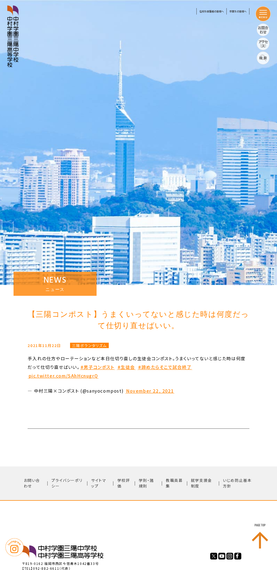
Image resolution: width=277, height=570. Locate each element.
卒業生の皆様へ (237, 11)
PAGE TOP (260, 525)
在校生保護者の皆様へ (211, 11)
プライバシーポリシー (66, 483)
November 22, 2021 (150, 391)
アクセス (263, 44)
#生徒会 (126, 367)
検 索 (263, 57)
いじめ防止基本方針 (237, 483)
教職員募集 (174, 483)
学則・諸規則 (146, 483)
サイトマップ (98, 483)
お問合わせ (263, 30)
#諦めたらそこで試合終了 (165, 367)
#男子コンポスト (97, 367)
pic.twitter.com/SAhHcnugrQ (63, 376)
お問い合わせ (32, 483)
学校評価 (123, 483)
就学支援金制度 (201, 483)
